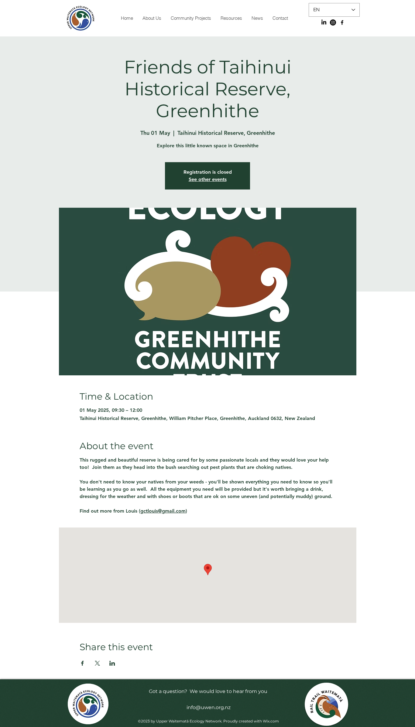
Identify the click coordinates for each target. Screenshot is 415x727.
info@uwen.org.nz (209, 707)
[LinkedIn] (324, 22)
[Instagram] (333, 22)
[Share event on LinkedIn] (112, 663)
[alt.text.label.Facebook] (342, 22)
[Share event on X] (97, 663)
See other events (208, 179)
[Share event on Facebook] (82, 663)
